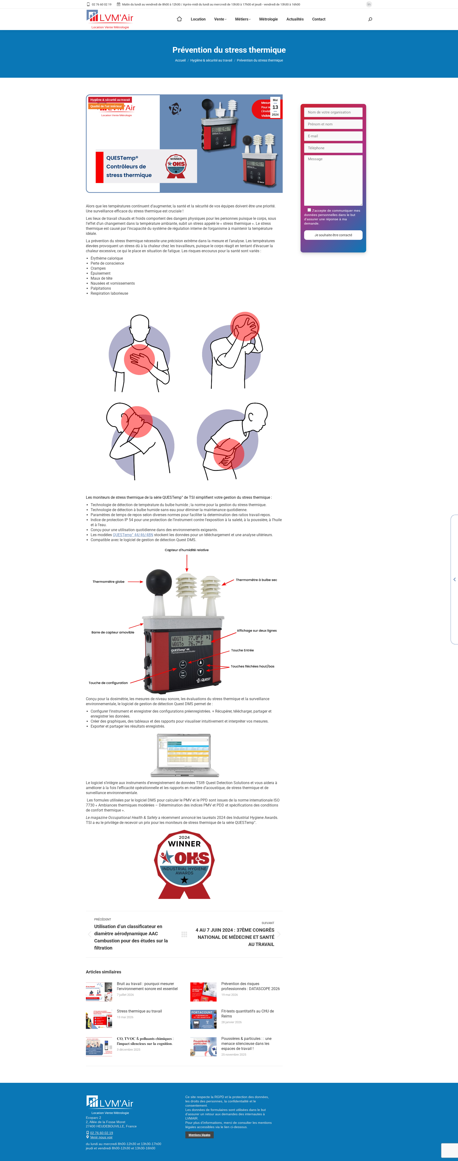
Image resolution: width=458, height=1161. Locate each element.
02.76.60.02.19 (101, 1133)
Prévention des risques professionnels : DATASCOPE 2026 (250, 986)
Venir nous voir (101, 1137)
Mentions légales (199, 1135)
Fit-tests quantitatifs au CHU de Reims (247, 1013)
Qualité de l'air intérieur (106, 106)
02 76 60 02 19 (101, 4)
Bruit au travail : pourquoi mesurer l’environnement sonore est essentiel (147, 986)
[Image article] (99, 992)
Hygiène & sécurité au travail (110, 100)
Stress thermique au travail (139, 1011)
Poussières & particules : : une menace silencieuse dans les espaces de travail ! (246, 1043)
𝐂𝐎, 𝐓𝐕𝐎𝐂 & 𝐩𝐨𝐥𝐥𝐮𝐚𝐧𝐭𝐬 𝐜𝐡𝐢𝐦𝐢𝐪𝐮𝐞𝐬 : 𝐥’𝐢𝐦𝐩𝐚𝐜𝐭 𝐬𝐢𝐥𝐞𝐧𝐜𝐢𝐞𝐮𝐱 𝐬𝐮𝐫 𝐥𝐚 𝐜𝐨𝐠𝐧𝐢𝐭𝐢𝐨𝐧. (145, 1041)
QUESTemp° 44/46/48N (133, 535)
